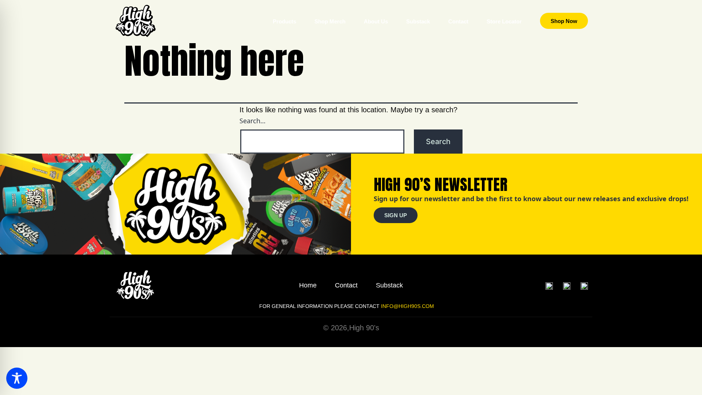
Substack (418, 21)
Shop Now (564, 21)
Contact (458, 21)
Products (284, 21)
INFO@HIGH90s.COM (407, 306)
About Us (376, 21)
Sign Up (395, 215)
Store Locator (504, 21)
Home (308, 285)
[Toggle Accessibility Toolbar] (16, 378)
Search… (252, 120)
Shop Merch (330, 21)
